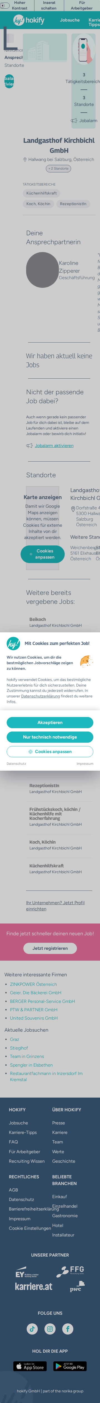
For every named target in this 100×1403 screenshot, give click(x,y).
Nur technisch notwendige (50, 737)
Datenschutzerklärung (40, 696)
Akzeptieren (50, 722)
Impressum (85, 764)
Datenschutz (16, 764)
